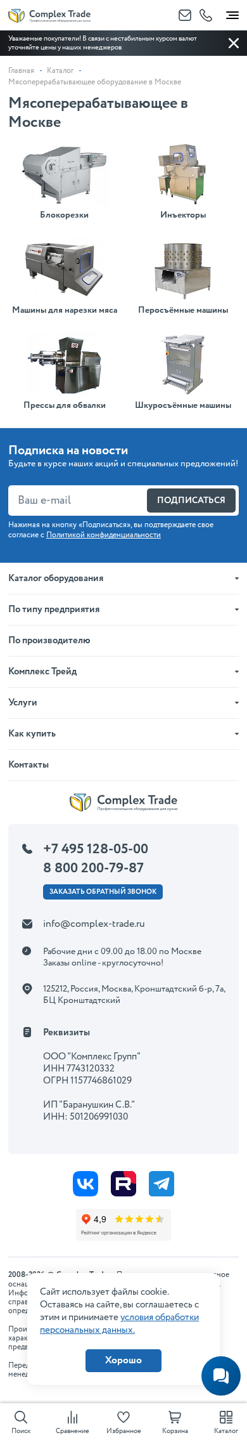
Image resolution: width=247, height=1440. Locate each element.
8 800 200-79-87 (93, 868)
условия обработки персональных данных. (119, 1324)
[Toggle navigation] (232, 13)
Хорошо (123, 1360)
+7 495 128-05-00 (95, 849)
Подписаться (191, 500)
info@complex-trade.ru (94, 924)
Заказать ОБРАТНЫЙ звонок (102, 892)
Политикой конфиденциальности (103, 535)
